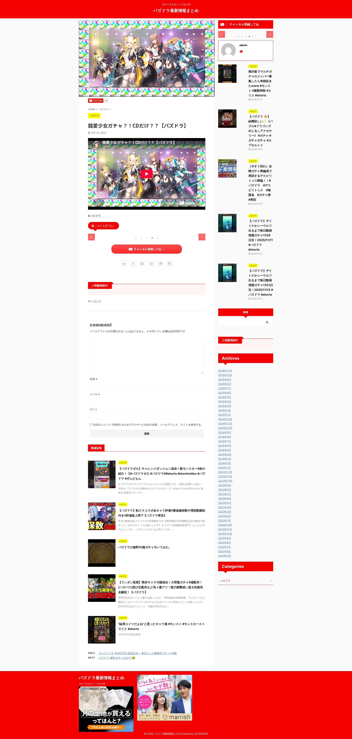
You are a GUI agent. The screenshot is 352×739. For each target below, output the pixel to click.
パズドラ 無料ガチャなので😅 (116, 658)
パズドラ (96, 301)
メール (95, 394)
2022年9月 (224, 538)
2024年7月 (224, 441)
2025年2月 (224, 410)
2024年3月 (224, 458)
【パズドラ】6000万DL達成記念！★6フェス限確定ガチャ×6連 (137, 653)
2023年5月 (224, 502)
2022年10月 (225, 533)
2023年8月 (224, 489)
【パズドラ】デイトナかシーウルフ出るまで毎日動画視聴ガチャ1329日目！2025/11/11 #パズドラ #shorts (260, 235)
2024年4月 (224, 454)
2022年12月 (225, 524)
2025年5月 (224, 397)
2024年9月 (224, 432)
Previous (91, 237)
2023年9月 (224, 485)
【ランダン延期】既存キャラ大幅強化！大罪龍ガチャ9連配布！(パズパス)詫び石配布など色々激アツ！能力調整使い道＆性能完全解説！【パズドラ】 (160, 587)
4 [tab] (152, 238)
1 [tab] (136, 238)
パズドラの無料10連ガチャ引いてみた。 (145, 547)
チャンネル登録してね (147, 249)
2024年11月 (225, 423)
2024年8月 (224, 436)
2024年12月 (225, 419)
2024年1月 (224, 467)
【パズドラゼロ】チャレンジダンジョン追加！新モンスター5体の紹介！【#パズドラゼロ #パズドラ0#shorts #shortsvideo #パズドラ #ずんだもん (161, 473)
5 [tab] (158, 238)
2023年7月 (224, 494)
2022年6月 (224, 551)
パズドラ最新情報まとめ (176, 10)
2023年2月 (224, 516)
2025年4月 (224, 401)
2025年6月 (224, 392)
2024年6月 (224, 445)
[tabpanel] (106, 233)
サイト (94, 409)
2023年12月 (225, 472)
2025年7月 (224, 388)
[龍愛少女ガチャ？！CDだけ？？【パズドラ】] (151, 263)
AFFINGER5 (201, 733)
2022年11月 (225, 529)
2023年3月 (224, 511)
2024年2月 (224, 463)
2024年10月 (225, 427)
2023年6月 (224, 498)
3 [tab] (146, 238)
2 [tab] (141, 238)
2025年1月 (224, 414)
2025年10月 (225, 375)
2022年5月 (224, 555)
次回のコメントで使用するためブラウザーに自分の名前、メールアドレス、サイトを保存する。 (148, 424)
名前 (93, 378)
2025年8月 (224, 383)
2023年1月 (224, 520)
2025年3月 (224, 405)
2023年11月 (225, 476)
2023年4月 (224, 507)
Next (202, 237)
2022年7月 (224, 546)
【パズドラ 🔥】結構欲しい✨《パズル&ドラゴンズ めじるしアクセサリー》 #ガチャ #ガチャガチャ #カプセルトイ (260, 131)
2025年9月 (224, 379)
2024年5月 (224, 449)
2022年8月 (224, 542)
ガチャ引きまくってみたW (92, 683)
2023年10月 (225, 480)
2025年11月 (225, 370)
